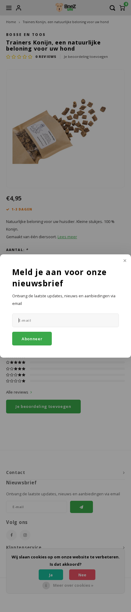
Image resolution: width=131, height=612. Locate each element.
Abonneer (32, 338)
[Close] (124, 261)
